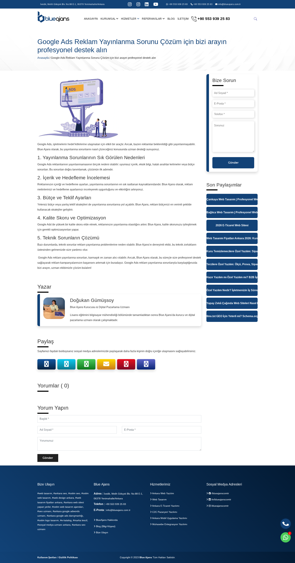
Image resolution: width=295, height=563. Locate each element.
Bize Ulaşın (101, 532)
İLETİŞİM (183, 18)
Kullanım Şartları (47, 557)
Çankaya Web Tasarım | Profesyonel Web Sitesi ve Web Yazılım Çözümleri (232, 199)
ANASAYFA (91, 18)
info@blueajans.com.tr (229, 4)
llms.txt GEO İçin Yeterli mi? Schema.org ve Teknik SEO (232, 316)
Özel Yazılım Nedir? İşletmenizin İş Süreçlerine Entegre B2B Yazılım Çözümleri (232, 290)
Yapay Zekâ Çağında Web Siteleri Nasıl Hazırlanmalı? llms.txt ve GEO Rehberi (232, 303)
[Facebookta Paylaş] (46, 365)
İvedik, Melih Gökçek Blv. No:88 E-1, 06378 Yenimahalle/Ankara (72, 4)
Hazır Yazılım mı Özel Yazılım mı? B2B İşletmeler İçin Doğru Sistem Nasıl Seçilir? (232, 277)
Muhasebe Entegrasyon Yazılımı (169, 524)
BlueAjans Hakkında (106, 520)
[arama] (147, 4)
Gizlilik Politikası (68, 557)
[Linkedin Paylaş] (146, 365)
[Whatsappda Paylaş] (86, 365)
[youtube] (155, 4)
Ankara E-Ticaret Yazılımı (165, 505)
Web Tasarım (159, 499)
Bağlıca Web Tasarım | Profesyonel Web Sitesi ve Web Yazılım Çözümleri (232, 212)
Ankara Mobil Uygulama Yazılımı (169, 518)
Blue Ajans (145, 557)
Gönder (48, 458)
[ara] (256, 18)
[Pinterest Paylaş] (126, 365)
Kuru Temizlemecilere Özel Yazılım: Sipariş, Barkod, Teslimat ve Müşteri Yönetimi (232, 251)
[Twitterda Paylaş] (66, 365)
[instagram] (130, 4)
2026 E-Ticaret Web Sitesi (232, 225)
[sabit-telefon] (285, 523)
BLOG (171, 18)
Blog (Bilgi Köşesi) (105, 526)
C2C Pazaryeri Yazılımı (164, 512)
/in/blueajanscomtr (221, 499)
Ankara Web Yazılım (163, 493)
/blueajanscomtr (220, 493)
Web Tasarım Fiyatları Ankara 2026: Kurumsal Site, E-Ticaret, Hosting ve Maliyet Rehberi (232, 238)
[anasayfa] (53, 18)
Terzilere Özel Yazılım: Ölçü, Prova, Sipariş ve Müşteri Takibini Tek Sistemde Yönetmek (232, 264)
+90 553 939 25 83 (178, 4)
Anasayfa (43, 57)
